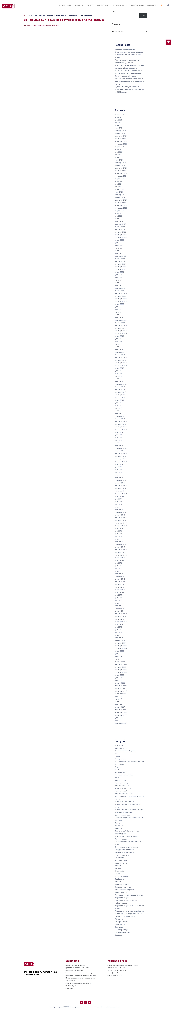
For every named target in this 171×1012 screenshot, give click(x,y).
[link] (168, 42)
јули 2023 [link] (118, 213)
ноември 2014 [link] (120, 488)
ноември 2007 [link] (120, 688)
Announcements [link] (121, 748)
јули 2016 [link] (118, 435)
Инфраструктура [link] (121, 834)
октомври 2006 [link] (121, 712)
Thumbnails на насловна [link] (124, 775)
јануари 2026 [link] (120, 133)
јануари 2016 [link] (120, 451)
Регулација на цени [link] (122, 898)
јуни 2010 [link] (118, 630)
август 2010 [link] (119, 624)
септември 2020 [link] (121, 301)
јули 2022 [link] (118, 243)
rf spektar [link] (118, 767)
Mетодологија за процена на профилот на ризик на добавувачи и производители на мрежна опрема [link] (128, 70)
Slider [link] (117, 770)
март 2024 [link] (119, 192)
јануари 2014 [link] (120, 515)
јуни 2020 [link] (118, 309)
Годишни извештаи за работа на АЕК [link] (129, 810)
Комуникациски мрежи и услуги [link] (127, 847)
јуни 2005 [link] (118, 720)
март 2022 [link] (119, 253)
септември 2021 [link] (121, 269)
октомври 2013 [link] (121, 523)
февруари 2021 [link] (120, 288)
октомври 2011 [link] (121, 587)
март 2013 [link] (119, 542)
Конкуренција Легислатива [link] (125, 850)
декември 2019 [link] (121, 325)
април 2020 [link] (119, 315)
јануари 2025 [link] (120, 165)
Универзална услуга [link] (122, 932)
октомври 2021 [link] (121, 267)
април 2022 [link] (119, 251)
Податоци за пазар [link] (122, 884)
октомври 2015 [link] (121, 459)
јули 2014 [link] (118, 499)
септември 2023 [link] (121, 208)
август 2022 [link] (119, 240)
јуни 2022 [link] (118, 245)
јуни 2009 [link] (118, 656)
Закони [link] (117, 823)
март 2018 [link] (119, 381)
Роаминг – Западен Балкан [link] (125, 916)
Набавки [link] (118, 866)
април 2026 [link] (119, 125)
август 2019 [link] (119, 336)
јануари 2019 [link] (120, 355)
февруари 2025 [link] (120, 163)
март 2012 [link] (119, 574)
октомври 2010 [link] (121, 619)
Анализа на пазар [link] (119, 5)
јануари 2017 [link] (120, 419)
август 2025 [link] (119, 147)
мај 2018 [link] (118, 376)
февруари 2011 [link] (120, 608)
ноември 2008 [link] (120, 667)
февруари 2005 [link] (120, 723)
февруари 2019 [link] (120, 352)
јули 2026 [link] (118, 117)
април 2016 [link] (119, 443)
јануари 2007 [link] (120, 707)
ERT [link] (116, 754)
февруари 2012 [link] (120, 576)
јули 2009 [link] (118, 654)
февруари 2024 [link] (120, 195)
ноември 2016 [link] (120, 424)
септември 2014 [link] (121, 494)
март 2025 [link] (119, 160)
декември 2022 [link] (121, 229)
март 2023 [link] (119, 221)
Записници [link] (119, 826)
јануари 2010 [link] (120, 640)
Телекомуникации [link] (103, 5)
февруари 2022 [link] (120, 256)
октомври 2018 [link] (121, 363)
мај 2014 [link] (118, 504)
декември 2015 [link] (121, 454)
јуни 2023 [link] (118, 216)
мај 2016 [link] (118, 440)
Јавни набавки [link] (152, 5)
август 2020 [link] (119, 304)
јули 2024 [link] (118, 181)
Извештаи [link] (119, 828)
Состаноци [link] (119, 927)
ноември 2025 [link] (120, 139)
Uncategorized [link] (120, 780)
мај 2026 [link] (118, 123)
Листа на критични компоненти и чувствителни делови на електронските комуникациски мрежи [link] (129, 62)
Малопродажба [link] (121, 860)
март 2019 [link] (119, 349)
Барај (113, 11)
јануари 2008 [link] (120, 683)
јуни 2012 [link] (118, 566)
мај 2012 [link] (118, 568)
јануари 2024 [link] (120, 197)
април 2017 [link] (119, 411)
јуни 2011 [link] (118, 598)
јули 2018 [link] (118, 371)
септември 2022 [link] (121, 237)
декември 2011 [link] (121, 582)
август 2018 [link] (119, 368)
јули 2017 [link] (118, 403)
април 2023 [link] (119, 219)
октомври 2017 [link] (121, 395)
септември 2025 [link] (121, 144)
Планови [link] (118, 882)
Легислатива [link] (119, 858)
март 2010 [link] (119, 638)
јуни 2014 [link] (118, 502)
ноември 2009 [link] (120, 643)
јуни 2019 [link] (118, 341)
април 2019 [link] (119, 347)
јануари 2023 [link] (120, 227)
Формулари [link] (119, 935)
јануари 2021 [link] (120, 291)
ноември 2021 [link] (120, 264)
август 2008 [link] (119, 675)
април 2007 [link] (119, 702)
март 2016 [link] (119, 445)
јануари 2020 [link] (120, 323)
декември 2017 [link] (121, 389)
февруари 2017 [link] (120, 416)
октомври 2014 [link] (121, 491)
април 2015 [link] (119, 475)
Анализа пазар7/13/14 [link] (123, 794)
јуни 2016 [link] (118, 437)
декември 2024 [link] (121, 168)
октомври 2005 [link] (121, 715)
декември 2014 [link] (121, 486)
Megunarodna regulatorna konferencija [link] (129, 762)
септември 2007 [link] (121, 694)
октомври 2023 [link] (121, 205)
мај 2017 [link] (118, 408)
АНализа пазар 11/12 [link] (123, 788)
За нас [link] (69, 5)
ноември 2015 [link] (120, 456)
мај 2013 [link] (118, 536)
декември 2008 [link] (121, 664)
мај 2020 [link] (118, 312)
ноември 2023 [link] (120, 203)
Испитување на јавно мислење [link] (126, 836)
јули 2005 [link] (118, 718)
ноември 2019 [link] (120, 328)
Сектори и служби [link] (122, 922)
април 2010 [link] (119, 635)
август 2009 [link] (119, 651)
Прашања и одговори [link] (123, 887)
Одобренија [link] (119, 879)
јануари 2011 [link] (120, 611)
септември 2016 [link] (121, 429)
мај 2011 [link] (118, 600)
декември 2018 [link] (121, 357)
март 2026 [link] (119, 128)
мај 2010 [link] (118, 632)
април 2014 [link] (119, 507)
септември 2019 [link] (121, 333)
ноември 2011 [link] (120, 584)
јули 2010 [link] (118, 627)
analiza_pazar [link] (120, 745)
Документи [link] (79, 5)
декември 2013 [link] (121, 518)
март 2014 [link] (119, 510)
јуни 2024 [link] (118, 184)
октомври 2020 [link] (121, 299)
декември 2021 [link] (121, 261)
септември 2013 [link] (121, 526)
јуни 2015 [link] (118, 470)
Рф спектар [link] (90, 5)
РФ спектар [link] (119, 919)
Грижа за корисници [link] (136, 5)
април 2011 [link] (119, 603)
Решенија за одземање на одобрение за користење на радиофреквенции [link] (63, 15)
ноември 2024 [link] (120, 171)
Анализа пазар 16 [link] (121, 791)
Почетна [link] (62, 5)
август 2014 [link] (119, 496)
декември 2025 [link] (121, 136)
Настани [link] (118, 868)
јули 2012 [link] (118, 563)
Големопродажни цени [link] (123, 812)
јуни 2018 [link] (118, 373)
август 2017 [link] (119, 400)
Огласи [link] (117, 874)
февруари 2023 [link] (120, 224)
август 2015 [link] (119, 464)
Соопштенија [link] (120, 924)
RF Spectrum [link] (119, 764)
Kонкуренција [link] (120, 759)
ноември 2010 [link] (120, 616)
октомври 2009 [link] (121, 646)
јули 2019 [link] (118, 339)
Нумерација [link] (119, 871)
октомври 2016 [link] (121, 427)
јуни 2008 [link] (118, 680)
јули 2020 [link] (118, 307)
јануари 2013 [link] (120, 547)
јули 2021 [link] (118, 275)
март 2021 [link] (119, 285)
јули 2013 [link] (118, 531)
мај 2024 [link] (118, 187)
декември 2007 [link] (121, 686)
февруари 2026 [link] (120, 131)
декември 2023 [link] (121, 200)
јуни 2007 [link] (118, 696)
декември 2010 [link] (121, 614)
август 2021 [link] (119, 272)
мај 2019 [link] (118, 344)
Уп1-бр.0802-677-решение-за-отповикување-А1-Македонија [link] (41, 25)
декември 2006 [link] (121, 710)
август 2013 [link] (119, 528)
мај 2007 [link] (118, 699)
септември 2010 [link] (121, 622)
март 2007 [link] (119, 704)
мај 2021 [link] (118, 280)
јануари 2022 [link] (120, 259)
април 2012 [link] (119, 571)
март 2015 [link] (119, 478)
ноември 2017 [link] (120, 392)
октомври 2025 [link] (121, 141)
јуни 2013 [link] (118, 534)
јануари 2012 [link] (120, 579)
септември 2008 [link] (121, 672)
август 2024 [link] (119, 179)
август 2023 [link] (119, 211)
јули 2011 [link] (118, 595)
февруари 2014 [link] (120, 512)
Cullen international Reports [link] (125, 751)
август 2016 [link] (119, 432)
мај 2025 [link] (118, 155)
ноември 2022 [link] (120, 232)
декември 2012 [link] (121, 550)
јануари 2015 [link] (120, 483)
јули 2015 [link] (118, 467)
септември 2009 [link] (121, 648)
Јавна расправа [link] (121, 839)
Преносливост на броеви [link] (124, 890)
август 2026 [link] (119, 115)
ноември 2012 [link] (120, 552)
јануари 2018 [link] (120, 387)
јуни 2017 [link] (118, 405)
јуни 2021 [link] (118, 277)
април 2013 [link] (119, 539)
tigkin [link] (117, 778)
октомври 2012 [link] (121, 555)
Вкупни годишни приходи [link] (124, 802)
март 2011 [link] (119, 606)
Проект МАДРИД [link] (121, 892)
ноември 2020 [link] (120, 296)
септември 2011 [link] (121, 590)
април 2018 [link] (119, 379)
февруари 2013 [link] (120, 544)
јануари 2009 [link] (120, 662)
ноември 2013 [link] (120, 520)
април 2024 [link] (119, 189)
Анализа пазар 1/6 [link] (122, 786)
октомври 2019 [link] (121, 331)
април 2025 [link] (119, 157)
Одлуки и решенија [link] (122, 876)
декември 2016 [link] (121, 421)
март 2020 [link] (119, 317)
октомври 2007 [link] (121, 691)
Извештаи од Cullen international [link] (127, 831)
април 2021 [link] (119, 283)
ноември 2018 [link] (120, 360)
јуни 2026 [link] (118, 120)
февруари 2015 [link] (120, 480)
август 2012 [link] (119, 560)
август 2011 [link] (119, 592)
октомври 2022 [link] (121, 235)
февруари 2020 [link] (120, 320)
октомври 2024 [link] (121, 173)
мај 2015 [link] (118, 472)
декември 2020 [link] (121, 293)
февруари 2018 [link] (120, 384)
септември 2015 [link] (121, 462)
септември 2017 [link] (121, 397)
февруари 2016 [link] (120, 448)
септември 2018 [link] (121, 365)
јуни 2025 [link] (118, 152)
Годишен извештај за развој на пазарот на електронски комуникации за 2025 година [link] (129, 89)
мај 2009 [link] (118, 659)
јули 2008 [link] (118, 678)
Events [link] (117, 756)
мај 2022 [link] (118, 248)
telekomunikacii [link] (120, 772)
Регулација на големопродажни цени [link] (129, 895)
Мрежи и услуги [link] (121, 863)
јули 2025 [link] (118, 149)
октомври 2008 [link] (121, 670)
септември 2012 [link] (121, 558)
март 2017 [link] (119, 413)
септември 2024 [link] (121, 176)
